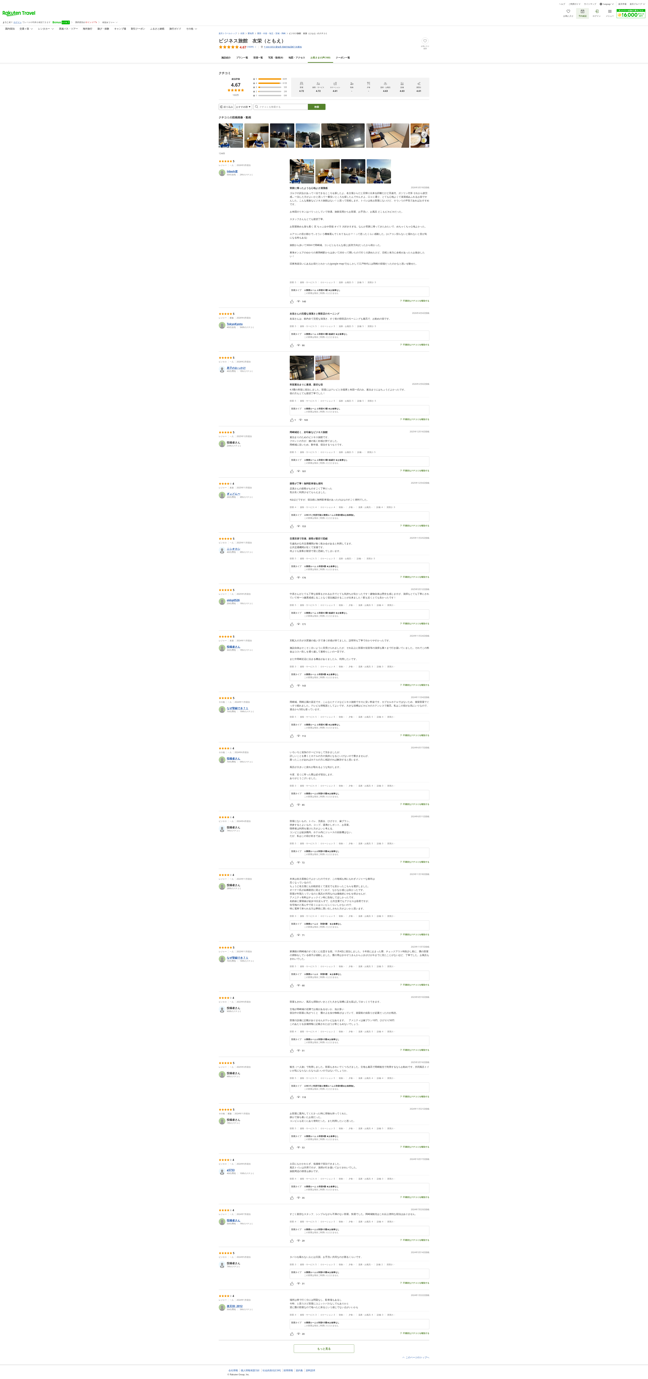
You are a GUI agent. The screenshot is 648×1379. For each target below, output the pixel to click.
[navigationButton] (424, 135)
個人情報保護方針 (250, 1370)
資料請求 (310, 1370)
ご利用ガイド (575, 4)
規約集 (299, 1370)
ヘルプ (562, 4)
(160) (320, 57)
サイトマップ (590, 4)
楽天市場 (622, 4)
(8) (275, 57)
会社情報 (233, 1370)
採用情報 (288, 1370)
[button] (231, 135)
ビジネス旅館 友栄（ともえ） (252, 40)
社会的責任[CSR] (272, 1370)
